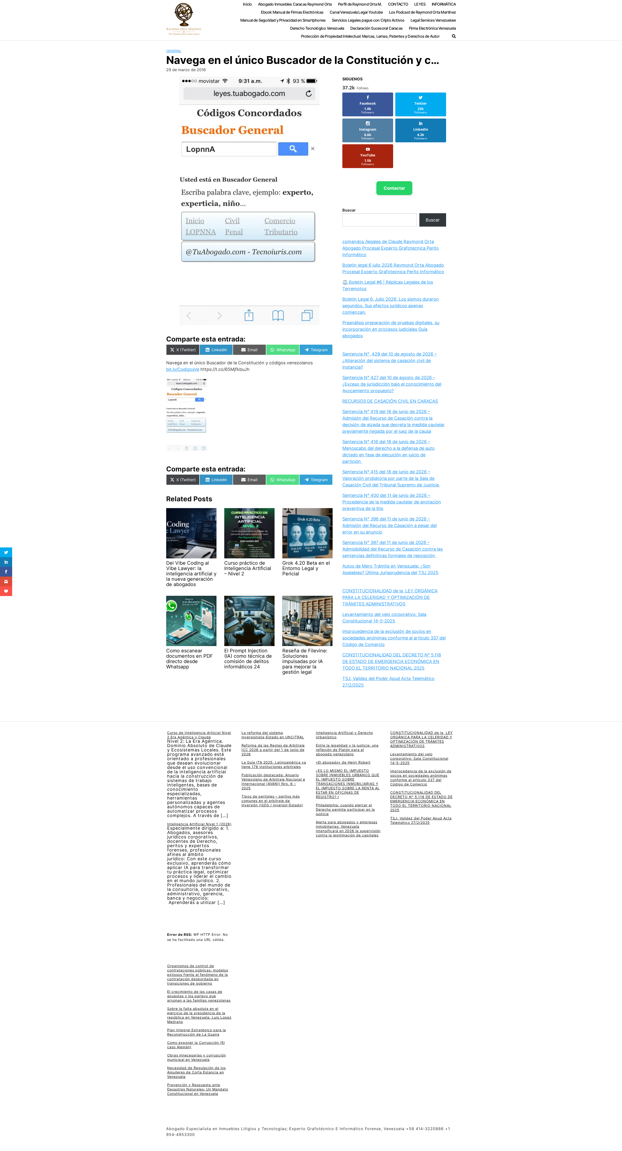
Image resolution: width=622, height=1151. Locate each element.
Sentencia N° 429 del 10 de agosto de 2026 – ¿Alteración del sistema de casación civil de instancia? (389, 360)
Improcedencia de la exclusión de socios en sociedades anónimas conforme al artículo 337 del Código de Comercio (394, 638)
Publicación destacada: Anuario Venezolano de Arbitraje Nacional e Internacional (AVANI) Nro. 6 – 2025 (273, 781)
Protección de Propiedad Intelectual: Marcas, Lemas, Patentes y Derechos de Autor (370, 36)
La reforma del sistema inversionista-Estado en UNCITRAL (273, 735)
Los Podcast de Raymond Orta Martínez (422, 12)
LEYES (419, 4)
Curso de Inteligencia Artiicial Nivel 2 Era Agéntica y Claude (199, 735)
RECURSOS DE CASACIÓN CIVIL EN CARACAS (390, 401)
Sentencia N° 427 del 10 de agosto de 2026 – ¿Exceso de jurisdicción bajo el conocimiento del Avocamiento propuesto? (391, 384)
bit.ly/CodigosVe (182, 369)
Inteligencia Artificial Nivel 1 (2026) (199, 824)
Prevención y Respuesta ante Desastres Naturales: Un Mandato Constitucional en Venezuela (197, 1089)
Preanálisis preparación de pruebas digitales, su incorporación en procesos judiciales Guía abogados (390, 329)
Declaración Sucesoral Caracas (376, 28)
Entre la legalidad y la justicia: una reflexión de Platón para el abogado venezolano (347, 749)
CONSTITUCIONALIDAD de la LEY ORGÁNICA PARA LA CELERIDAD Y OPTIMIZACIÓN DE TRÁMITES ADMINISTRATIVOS (390, 597)
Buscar (349, 210)
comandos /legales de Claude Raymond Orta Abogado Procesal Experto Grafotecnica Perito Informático (390, 248)
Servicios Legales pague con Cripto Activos (368, 20)
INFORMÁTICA (444, 4)
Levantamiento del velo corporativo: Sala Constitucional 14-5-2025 (419, 758)
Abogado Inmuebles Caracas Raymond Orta (295, 4)
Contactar (394, 188)
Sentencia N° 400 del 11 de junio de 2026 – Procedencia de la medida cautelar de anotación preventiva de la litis (391, 502)
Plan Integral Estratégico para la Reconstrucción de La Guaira (196, 1032)
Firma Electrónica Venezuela (432, 28)
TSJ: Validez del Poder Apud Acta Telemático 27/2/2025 (421, 820)
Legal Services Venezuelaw (433, 20)
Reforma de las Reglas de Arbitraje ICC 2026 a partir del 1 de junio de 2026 (273, 749)
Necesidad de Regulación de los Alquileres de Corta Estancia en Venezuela (196, 1072)
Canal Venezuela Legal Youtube (356, 12)
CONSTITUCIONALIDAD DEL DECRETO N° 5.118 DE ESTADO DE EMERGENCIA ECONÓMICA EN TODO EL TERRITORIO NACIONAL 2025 (391, 661)
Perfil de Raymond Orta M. (360, 4)
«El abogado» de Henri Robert (343, 762)
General (173, 51)
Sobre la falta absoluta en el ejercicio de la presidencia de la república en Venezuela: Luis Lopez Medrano (199, 1015)
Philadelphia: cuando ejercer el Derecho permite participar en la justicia (345, 809)
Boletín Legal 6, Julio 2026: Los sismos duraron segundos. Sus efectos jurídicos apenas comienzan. (390, 306)
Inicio (247, 4)
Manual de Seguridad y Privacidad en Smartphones (283, 20)
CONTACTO (398, 4)
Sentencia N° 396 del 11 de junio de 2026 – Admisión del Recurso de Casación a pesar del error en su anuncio (389, 525)
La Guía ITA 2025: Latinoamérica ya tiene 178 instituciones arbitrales (274, 764)
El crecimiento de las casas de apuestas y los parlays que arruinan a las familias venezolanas (199, 995)
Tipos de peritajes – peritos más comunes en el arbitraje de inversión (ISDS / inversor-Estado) (272, 800)
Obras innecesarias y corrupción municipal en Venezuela (196, 1057)
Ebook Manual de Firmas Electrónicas (292, 12)
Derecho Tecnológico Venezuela (317, 28)
